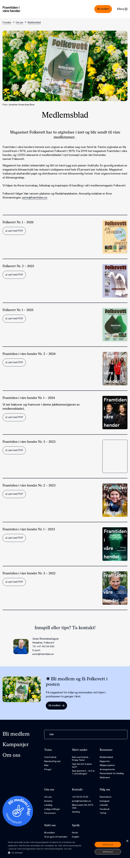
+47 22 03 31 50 (80, 796)
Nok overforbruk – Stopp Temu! (81, 759)
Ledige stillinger (52, 809)
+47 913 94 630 (45, 646)
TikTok (103, 813)
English (75, 836)
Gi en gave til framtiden (55, 836)
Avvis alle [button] (108, 852)
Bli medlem (16, 734)
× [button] (127, 841)
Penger (48, 769)
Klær (46, 765)
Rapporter (105, 761)
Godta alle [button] (107, 844)
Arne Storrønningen (45, 638)
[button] (45, 852)
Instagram (105, 801)
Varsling (76, 811)
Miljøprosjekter (107, 765)
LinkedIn (104, 805)
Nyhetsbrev (105, 796)
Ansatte (48, 801)
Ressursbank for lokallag (112, 773)
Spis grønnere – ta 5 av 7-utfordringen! (83, 772)
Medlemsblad (34, 22)
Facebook (105, 809)
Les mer (68, 848)
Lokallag (48, 805)
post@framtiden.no (81, 801)
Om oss (19, 22)
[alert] (65, 848)
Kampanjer (16, 744)
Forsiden (7, 22)
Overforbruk (50, 757)
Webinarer (105, 777)
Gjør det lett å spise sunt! (82, 765)
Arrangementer (107, 769)
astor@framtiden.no (34, 197)
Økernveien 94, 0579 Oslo (82, 806)
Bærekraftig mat (52, 761)
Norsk (75, 832)
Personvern (50, 813)
